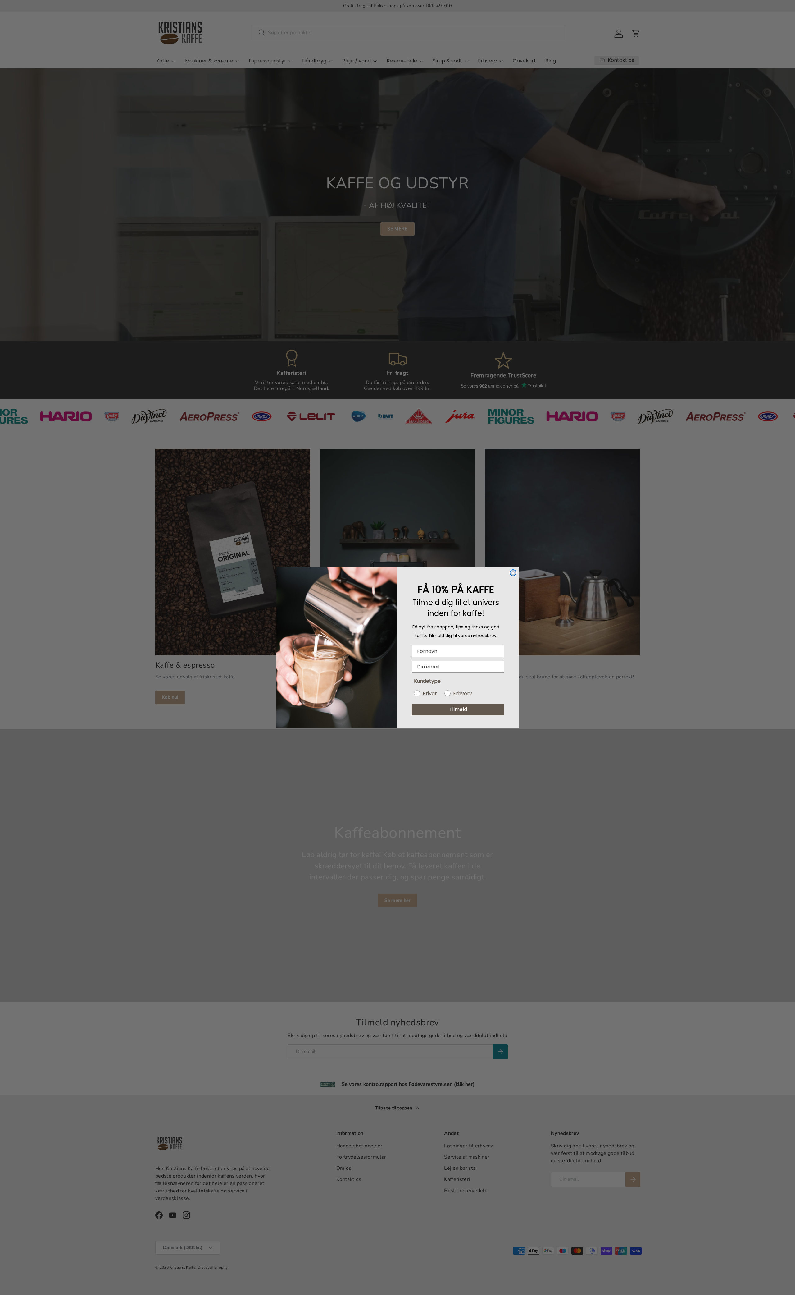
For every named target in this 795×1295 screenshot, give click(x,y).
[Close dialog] (513, 573)
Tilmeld (458, 709)
